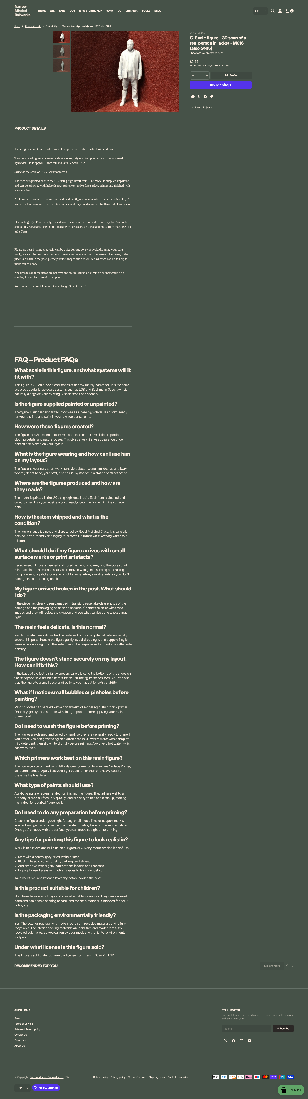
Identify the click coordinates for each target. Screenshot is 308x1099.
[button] (280, 10)
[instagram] (241, 1041)
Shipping (207, 65)
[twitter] (199, 97)
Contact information (178, 1077)
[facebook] (193, 97)
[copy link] (211, 97)
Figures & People (33, 26)
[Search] (272, 10)
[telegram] (205, 97)
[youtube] (249, 1041)
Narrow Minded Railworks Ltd (46, 1077)
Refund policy (100, 1077)
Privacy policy (118, 1077)
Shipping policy (157, 1077)
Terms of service (137, 1077)
